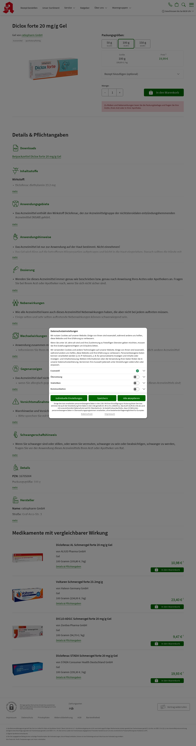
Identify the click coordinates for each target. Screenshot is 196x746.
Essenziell (55, 370)
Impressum (110, 414)
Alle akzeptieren (131, 398)
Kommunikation (58, 388)
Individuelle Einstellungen (69, 398)
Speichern (102, 398)
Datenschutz (86, 414)
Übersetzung (56, 376)
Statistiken (56, 383)
